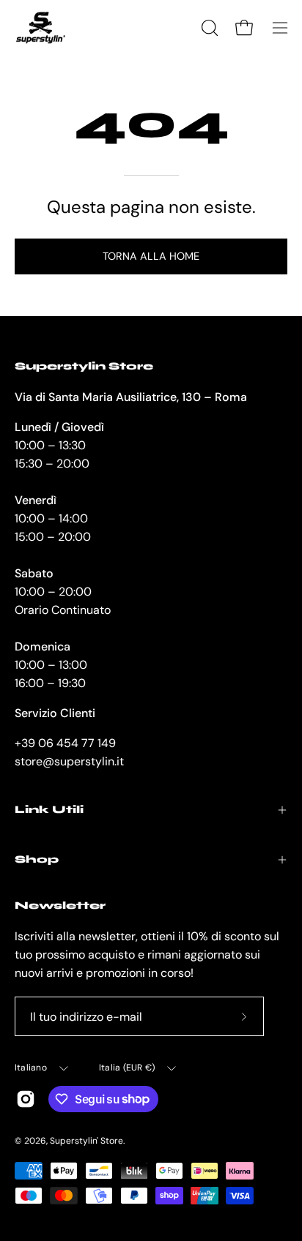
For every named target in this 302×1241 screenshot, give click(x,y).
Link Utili (49, 809)
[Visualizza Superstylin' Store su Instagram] (26, 1099)
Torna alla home (151, 256)
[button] (208, 28)
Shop (37, 859)
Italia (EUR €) (127, 1067)
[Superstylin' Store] (40, 28)
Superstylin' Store (86, 1141)
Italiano (31, 1067)
